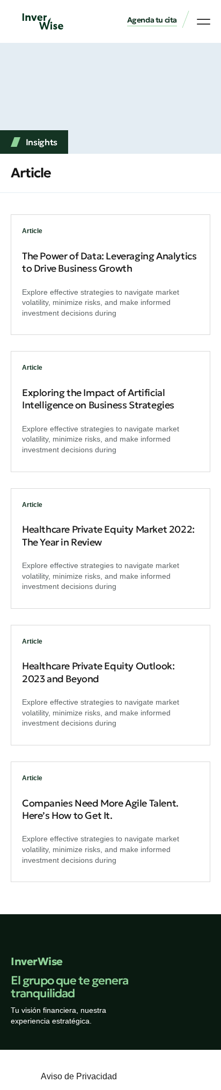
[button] (152, 20)
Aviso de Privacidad (79, 1076)
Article (32, 231)
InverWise (37, 961)
